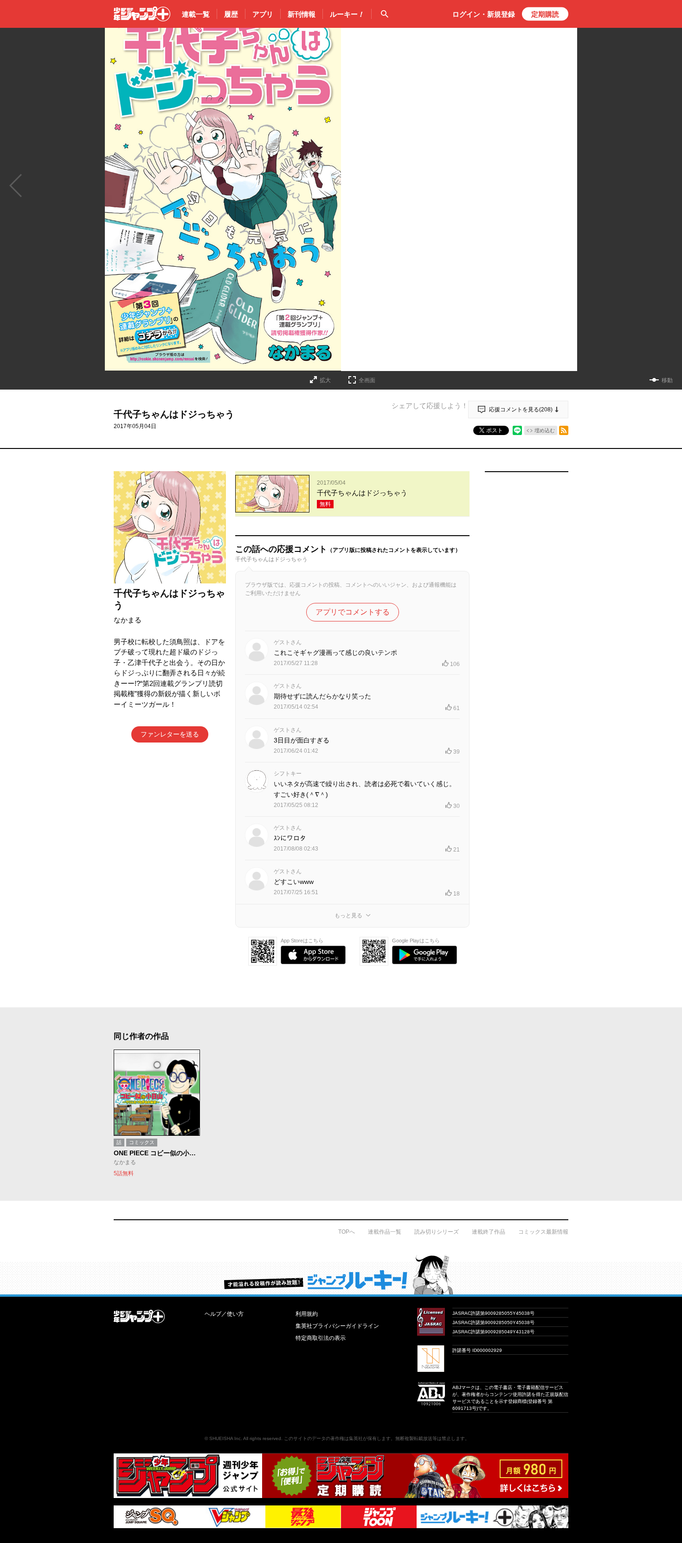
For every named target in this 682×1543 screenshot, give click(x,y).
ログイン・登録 (483, 14)
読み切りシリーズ (436, 1232)
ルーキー (347, 14)
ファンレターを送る (170, 734)
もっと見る (348, 915)
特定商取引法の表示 (321, 1338)
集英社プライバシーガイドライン (337, 1326)
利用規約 (307, 1314)
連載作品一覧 (384, 1232)
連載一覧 (196, 14)
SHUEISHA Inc (225, 1438)
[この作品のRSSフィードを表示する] (563, 430)
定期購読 (545, 14)
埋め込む (544, 430)
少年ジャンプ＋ (142, 13)
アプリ (262, 14)
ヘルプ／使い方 (224, 1314)
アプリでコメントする (352, 612)
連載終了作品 (488, 1232)
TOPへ (346, 1232)
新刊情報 (301, 14)
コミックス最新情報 (543, 1232)
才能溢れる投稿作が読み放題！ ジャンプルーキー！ (341, 1274)
